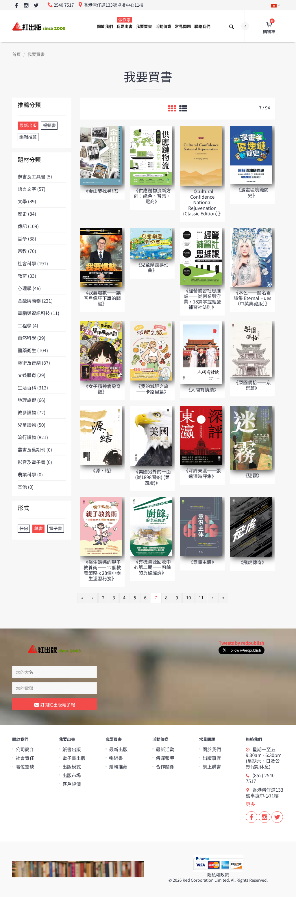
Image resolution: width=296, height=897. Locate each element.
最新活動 (165, 749)
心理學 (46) (29, 288)
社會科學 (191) (33, 263)
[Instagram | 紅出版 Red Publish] (26, 5)
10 (188, 598)
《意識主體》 (202, 561)
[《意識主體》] (201, 526)
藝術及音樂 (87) (34, 362)
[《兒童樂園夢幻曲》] (151, 243)
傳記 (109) (28, 226)
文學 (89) (27, 201)
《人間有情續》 (202, 389)
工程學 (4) (28, 325)
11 (201, 598)
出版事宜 (212, 757)
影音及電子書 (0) (35, 461)
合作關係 (165, 766)
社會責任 (25, 757)
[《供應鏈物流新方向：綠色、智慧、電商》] (151, 155)
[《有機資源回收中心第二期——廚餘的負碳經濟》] (151, 526)
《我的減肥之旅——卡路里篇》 (152, 389)
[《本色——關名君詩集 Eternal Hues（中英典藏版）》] (251, 257)
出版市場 (71, 775)
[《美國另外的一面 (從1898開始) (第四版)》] (151, 435)
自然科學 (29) (31, 337)
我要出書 (124, 23)
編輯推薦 (118, 766)
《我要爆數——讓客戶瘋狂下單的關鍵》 (102, 298)
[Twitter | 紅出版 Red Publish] (36, 5)
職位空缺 (25, 766)
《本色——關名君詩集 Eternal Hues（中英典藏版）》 (252, 298)
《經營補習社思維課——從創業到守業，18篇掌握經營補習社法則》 (202, 299)
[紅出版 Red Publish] (39, 26)
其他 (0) (26, 486)
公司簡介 (25, 749)
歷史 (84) (27, 213)
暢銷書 (116, 757)
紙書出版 (71, 749)
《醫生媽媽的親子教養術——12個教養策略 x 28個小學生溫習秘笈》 (102, 570)
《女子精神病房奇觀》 (102, 389)
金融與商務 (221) (35, 300)
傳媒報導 (165, 757)
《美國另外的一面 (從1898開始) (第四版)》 (152, 477)
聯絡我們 (202, 26)
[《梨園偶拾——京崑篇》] (251, 349)
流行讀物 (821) (33, 437)
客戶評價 (71, 783)
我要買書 (144, 26)
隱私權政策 (218, 875)
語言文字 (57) (31, 188)
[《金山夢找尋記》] (101, 155)
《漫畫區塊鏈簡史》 (252, 192)
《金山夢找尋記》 (102, 190)
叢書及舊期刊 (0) (35, 449)
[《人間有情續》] (201, 352)
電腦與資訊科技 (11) (38, 312)
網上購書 (212, 766)
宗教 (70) (27, 250)
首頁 (16, 54)
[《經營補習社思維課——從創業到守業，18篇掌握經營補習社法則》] (201, 256)
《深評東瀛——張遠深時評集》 (202, 473)
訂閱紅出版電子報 (57, 705)
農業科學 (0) (30, 474)
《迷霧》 (252, 475)
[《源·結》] (101, 435)
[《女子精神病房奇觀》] (101, 351)
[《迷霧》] (251, 437)
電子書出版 (74, 757)
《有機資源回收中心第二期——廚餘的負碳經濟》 (152, 567)
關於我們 (105, 26)
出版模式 (71, 766)
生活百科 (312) (33, 387)
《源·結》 (102, 470)
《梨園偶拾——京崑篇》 (252, 385)
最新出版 (118, 749)
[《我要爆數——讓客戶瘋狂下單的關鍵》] (101, 257)
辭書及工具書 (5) (35, 176)
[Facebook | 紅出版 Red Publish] (16, 5)
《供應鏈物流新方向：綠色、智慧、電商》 (152, 196)
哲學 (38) (27, 238)
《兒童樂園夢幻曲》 (152, 267)
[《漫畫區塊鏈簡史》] (251, 155)
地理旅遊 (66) (31, 399)
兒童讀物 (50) (31, 424)
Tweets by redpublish (241, 643)
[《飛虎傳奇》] (251, 526)
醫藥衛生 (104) (33, 350)
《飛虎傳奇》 (252, 562)
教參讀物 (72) (31, 412)
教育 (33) (27, 275)
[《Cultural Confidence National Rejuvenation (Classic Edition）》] (201, 155)
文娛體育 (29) (31, 375)
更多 (250, 804)
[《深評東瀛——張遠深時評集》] (201, 435)
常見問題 (183, 26)
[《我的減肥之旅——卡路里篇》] (151, 351)
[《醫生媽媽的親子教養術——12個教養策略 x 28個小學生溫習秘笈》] (101, 526)
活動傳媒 (163, 26)
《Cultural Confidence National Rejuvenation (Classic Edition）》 (203, 202)
